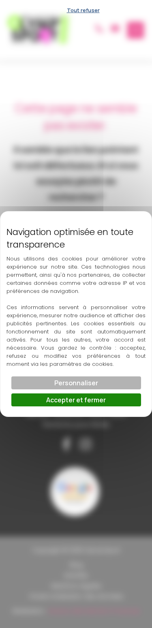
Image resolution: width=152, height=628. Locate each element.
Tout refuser (83, 10)
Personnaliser (76, 382)
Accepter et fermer (76, 399)
